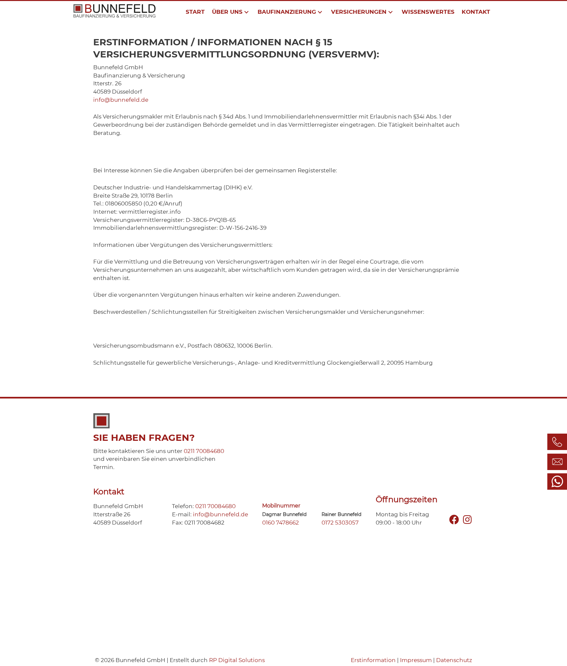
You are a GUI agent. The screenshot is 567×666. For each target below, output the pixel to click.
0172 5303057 (340, 522)
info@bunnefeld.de (120, 100)
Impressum (416, 660)
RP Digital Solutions (237, 660)
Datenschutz (454, 660)
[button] (454, 519)
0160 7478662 (280, 522)
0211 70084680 (204, 451)
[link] (195, 12)
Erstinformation (373, 660)
